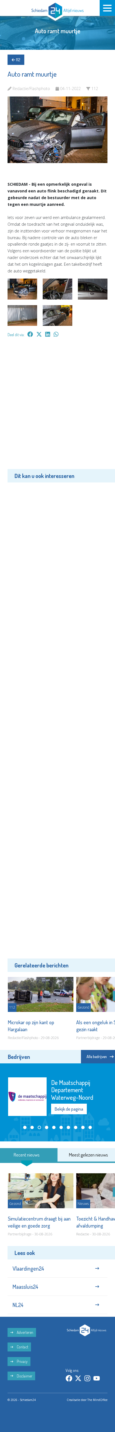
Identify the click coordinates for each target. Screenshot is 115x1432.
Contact (22, 1346)
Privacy (22, 1361)
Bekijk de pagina (69, 1109)
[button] (24, 1127)
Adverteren (24, 1332)
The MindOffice (97, 1400)
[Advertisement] (57, 407)
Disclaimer (24, 1376)
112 (17, 59)
